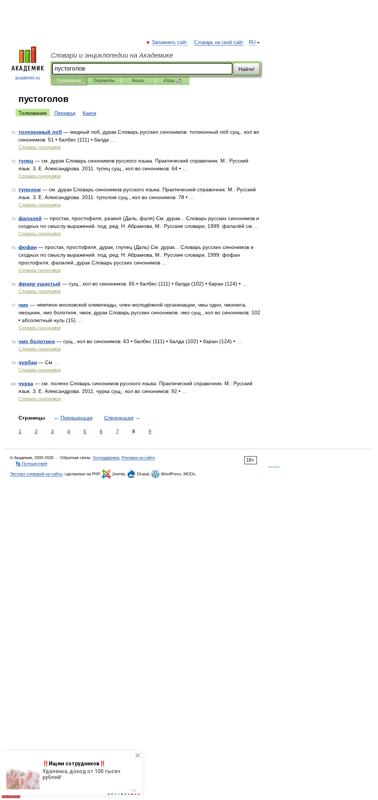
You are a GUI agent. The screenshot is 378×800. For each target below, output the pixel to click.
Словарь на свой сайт (218, 42)
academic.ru (27, 78)
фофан (27, 247)
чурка (25, 383)
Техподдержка (106, 457)
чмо (23, 305)
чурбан (27, 362)
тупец (25, 161)
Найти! (246, 69)
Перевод (64, 113)
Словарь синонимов (39, 147)
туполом (29, 189)
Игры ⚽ (173, 80)
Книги (138, 80)
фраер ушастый (39, 284)
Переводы (104, 80)
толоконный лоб (40, 132)
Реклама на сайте (138, 457)
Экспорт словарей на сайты (36, 474)
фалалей (30, 218)
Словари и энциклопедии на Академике (112, 55)
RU (252, 42)
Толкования (68, 80)
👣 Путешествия (31, 463)
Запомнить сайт (169, 42)
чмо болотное (36, 341)
